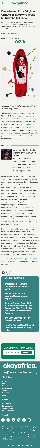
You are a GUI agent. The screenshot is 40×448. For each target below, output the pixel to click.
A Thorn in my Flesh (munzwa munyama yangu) (17, 259)
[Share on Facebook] (16, 41)
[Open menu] (2, 3)
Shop (4, 395)
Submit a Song (7, 408)
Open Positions (8, 411)
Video (4, 391)
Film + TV (5, 386)
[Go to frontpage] (20, 3)
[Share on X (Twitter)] (19, 41)
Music (4, 384)
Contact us (6, 404)
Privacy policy (7, 406)
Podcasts (6, 393)
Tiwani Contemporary (17, 262)
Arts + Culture (7, 388)
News (4, 381)
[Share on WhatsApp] (23, 41)
